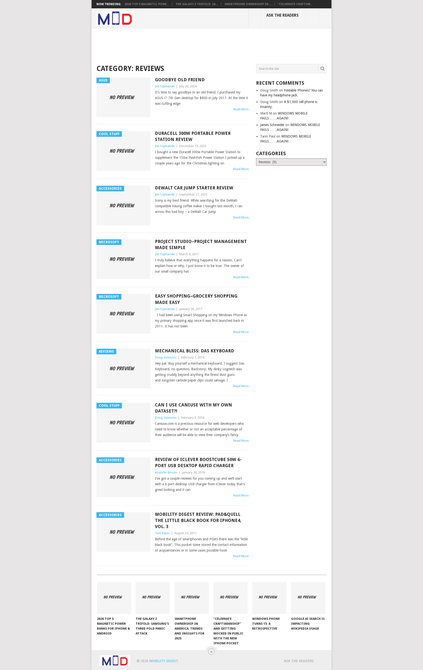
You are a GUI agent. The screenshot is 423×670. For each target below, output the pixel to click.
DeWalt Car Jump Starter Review (194, 187)
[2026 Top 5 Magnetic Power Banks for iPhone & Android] (114, 598)
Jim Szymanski (165, 86)
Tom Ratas (162, 533)
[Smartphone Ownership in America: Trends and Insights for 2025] (192, 598)
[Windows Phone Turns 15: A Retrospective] (269, 598)
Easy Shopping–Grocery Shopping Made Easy (196, 299)
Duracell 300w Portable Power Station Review (193, 136)
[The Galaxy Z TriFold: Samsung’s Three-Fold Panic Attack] (153, 598)
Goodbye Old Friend (180, 79)
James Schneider (272, 125)
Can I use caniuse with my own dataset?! (193, 408)
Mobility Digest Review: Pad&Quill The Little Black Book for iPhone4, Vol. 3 (198, 520)
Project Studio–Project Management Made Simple (201, 244)
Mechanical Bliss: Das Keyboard (194, 350)
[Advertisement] (185, 45)
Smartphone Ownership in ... (247, 4)
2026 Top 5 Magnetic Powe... (146, 4)
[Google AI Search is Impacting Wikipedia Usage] (308, 598)
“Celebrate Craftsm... (295, 4)
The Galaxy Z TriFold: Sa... (197, 4)
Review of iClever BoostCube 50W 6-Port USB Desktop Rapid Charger (198, 462)
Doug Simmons (165, 357)
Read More (241, 109)
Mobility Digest (163, 661)
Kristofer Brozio (166, 472)
